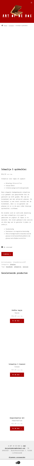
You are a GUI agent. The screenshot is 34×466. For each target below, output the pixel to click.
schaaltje (17, 267)
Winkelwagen (9, 461)
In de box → (7, 254)
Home (5, 25)
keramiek (9, 267)
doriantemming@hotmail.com (15, 448)
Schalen (11, 25)
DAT (24, 446)
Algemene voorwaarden (17, 457)
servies (25, 267)
